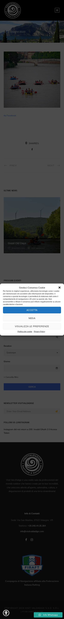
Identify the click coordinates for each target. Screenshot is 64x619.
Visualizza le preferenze (32, 326)
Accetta (32, 310)
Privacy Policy (39, 332)
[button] (59, 287)
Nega (32, 318)
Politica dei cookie (25, 332)
